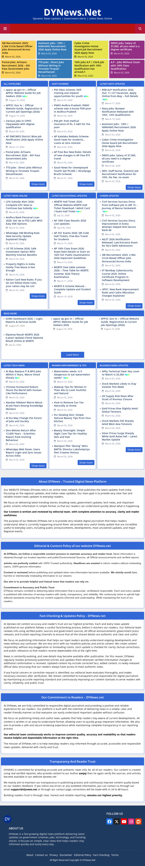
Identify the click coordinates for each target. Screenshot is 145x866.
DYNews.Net (72, 12)
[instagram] (131, 821)
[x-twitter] (117, 821)
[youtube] (124, 821)
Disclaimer (66, 855)
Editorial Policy (82, 855)
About (29, 855)
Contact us (41, 855)
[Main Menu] (5, 29)
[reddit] (138, 821)
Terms (115, 855)
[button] (140, 29)
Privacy (54, 855)
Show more (38, 184)
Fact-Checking (101, 855)
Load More (72, 354)
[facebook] (109, 821)
